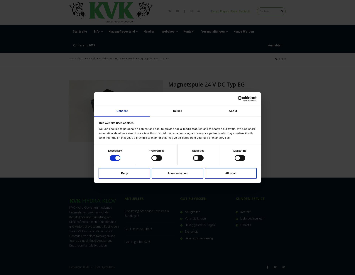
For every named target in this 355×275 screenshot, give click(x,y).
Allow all (230, 173)
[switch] (156, 158)
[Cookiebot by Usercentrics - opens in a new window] (240, 99)
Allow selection (177, 173)
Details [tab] (177, 110)
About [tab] (233, 110)
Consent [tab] (122, 110)
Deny (124, 173)
